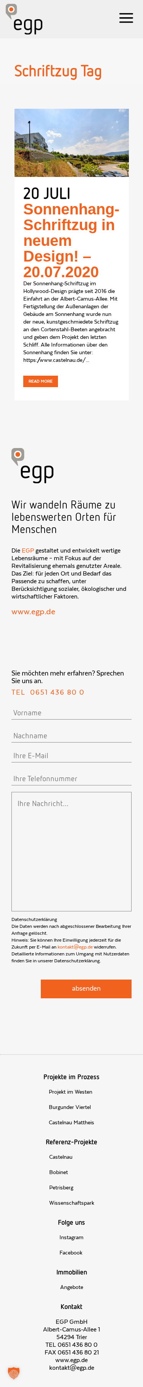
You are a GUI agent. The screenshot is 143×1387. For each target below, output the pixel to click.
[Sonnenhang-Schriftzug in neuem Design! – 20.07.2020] (71, 143)
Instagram (71, 1238)
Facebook (70, 1253)
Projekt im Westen (70, 1092)
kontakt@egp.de (75, 947)
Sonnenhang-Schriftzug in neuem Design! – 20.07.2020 (71, 240)
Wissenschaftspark (71, 1203)
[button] (13, 1373)
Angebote (71, 1287)
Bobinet (58, 1172)
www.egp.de (33, 612)
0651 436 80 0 (57, 693)
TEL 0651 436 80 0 (71, 1344)
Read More (41, 381)
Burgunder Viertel (70, 1107)
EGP (28, 550)
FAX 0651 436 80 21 (72, 1352)
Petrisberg (61, 1188)
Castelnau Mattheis (71, 1123)
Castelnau (60, 1157)
